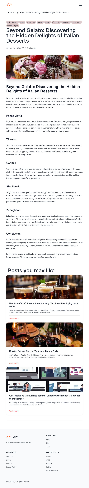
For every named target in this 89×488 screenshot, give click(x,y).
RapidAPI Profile (52, 470)
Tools (48, 446)
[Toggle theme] (76, 5)
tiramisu (40, 22)
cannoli (47, 22)
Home (10, 12)
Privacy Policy (11, 467)
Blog (16, 12)
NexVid (48, 456)
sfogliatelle (56, 22)
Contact (9, 463)
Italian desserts (12, 22)
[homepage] (10, 5)
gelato (22, 22)
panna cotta (31, 22)
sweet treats (76, 22)
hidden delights (12, 26)
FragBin (49, 463)
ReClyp (48, 467)
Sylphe (8, 460)
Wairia (48, 460)
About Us (9, 456)
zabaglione (66, 22)
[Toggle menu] (80, 5)
